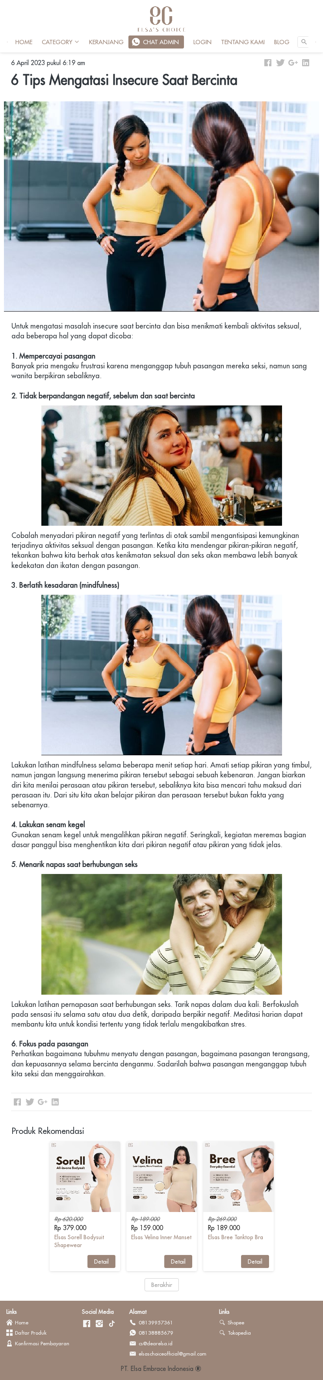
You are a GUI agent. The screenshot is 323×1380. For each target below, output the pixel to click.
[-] (86, 1324)
